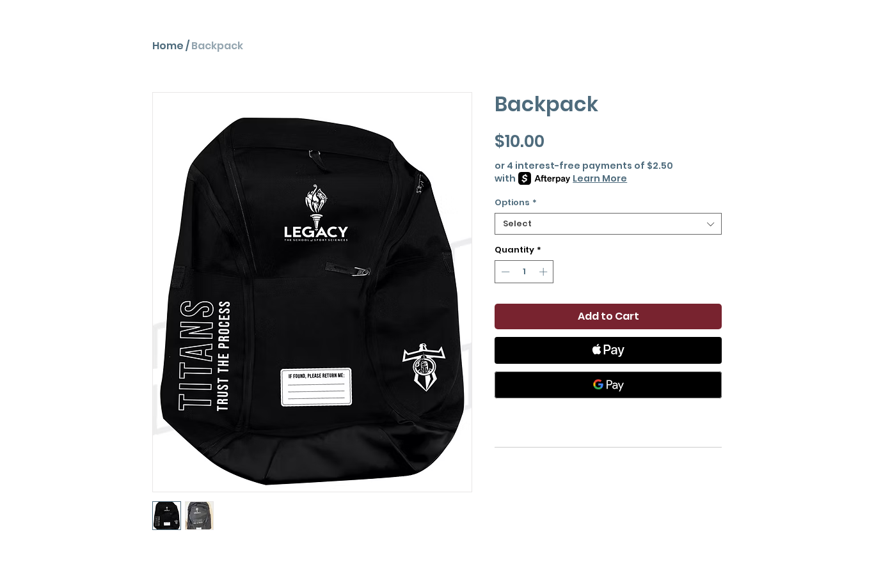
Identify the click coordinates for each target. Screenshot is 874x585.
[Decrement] (504, 272)
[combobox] (608, 224)
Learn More (600, 178)
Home (168, 45)
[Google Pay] (608, 384)
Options (516, 203)
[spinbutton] (524, 272)
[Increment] (544, 272)
